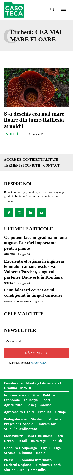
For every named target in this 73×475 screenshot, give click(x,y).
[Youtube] (41, 212)
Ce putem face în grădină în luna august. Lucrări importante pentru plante (35, 243)
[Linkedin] (30, 212)
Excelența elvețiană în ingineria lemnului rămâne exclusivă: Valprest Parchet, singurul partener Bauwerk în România (34, 269)
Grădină (10, 254)
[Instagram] (19, 212)
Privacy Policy (38, 362)
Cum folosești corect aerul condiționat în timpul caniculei (33, 292)
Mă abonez (34, 352)
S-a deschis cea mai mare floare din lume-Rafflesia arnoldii (34, 119)
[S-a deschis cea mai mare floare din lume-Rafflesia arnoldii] (36, 87)
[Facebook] (8, 212)
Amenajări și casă (16, 301)
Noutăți (14, 134)
